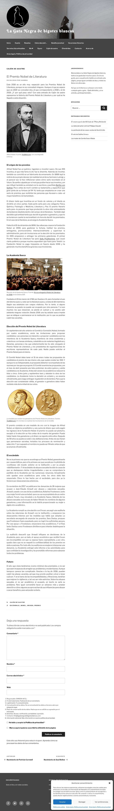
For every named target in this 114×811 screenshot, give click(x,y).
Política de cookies (59, 807)
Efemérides (66, 48)
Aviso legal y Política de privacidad (77, 807)
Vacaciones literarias (76, 43)
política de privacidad (48, 718)
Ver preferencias (101, 802)
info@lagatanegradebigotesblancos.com (27, 716)
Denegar (82, 802)
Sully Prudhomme (47, 239)
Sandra (24, 80)
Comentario (12, 633)
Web (9, 687)
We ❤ (31, 48)
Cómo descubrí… (41, 43)
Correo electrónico (15, 676)
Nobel (23, 605)
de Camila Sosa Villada (83, 138)
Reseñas (27, 43)
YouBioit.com (26, 154)
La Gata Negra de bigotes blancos (40, 30)
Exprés (17, 43)
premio (37, 605)
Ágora (39, 48)
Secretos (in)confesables (16, 48)
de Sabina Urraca (79, 134)
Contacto (78, 48)
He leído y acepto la (27, 722)
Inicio (9, 43)
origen (30, 605)
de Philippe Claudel (86, 126)
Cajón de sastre (52, 48)
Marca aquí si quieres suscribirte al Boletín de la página (32, 728)
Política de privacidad (34, 722)
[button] (109, 783)
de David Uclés (88, 130)
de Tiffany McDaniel (88, 122)
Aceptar (62, 802)
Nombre (11, 664)
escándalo (15, 605)
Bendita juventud (57, 43)
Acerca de (89, 48)
